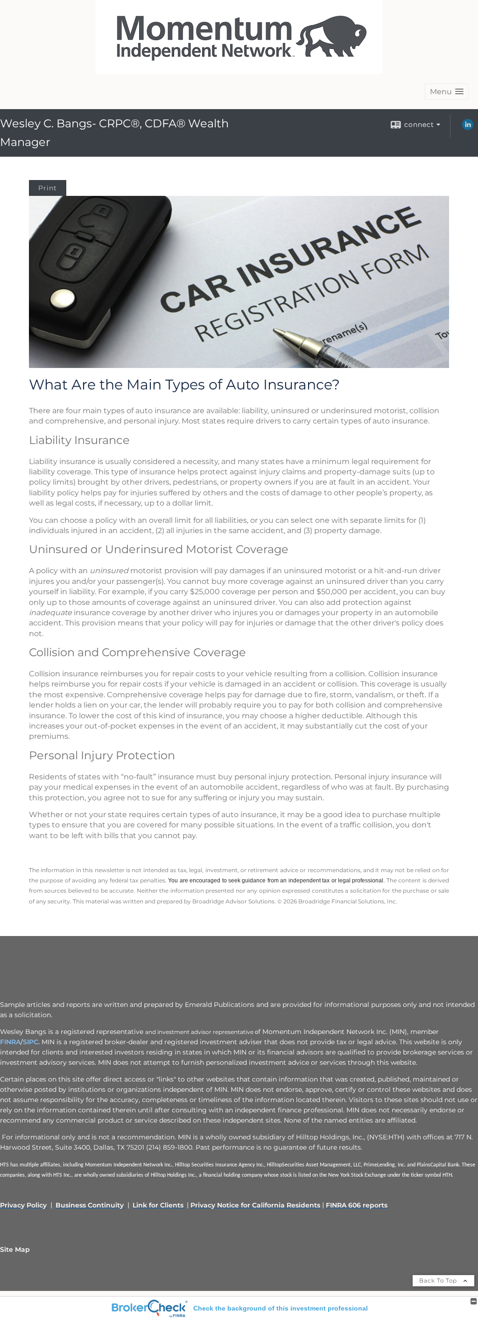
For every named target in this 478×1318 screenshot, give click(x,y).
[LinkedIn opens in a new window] (467, 128)
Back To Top (439, 1280)
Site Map (15, 1249)
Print (47, 188)
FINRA (10, 1042)
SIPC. (31, 1042)
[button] (447, 91)
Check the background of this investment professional (280, 1308)
